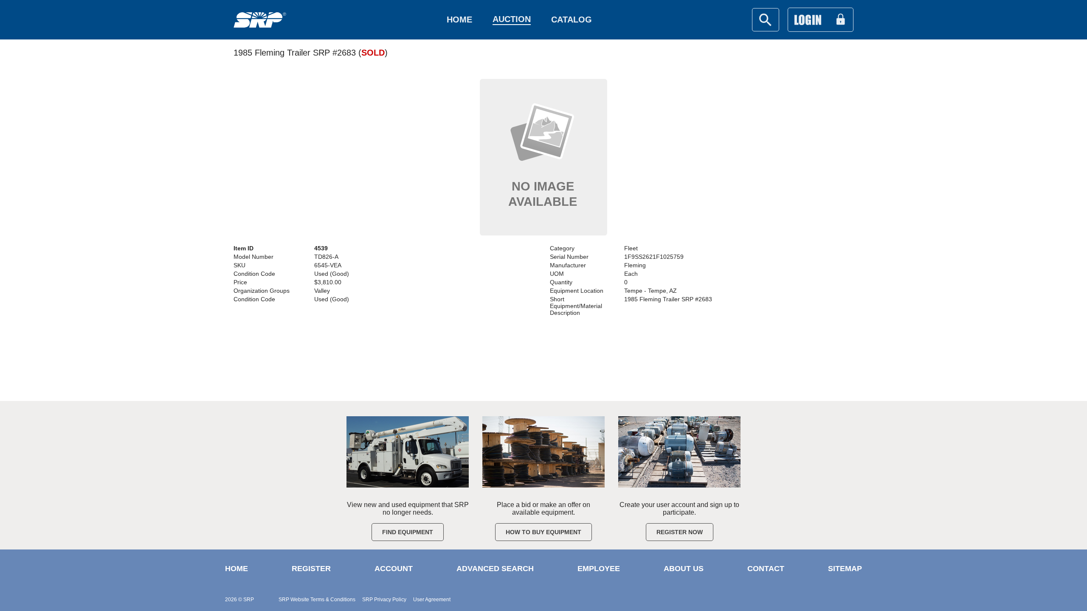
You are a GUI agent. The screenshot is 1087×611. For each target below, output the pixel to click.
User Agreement (432, 600)
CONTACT (765, 568)
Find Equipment (407, 532)
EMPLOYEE (598, 568)
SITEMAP (845, 568)
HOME (236, 568)
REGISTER (311, 568)
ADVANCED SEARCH (495, 568)
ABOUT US (684, 568)
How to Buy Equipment (543, 532)
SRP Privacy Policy (384, 600)
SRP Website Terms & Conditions (317, 600)
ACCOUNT (394, 568)
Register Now (679, 532)
